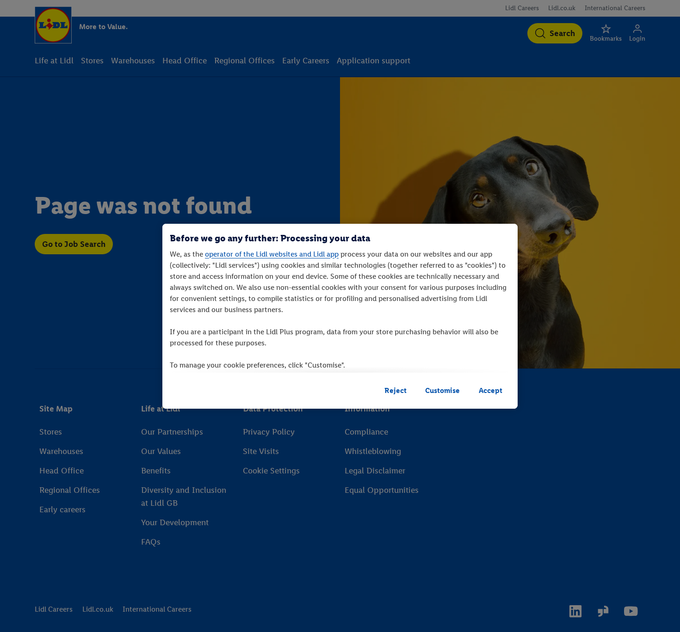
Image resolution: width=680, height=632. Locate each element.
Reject (395, 390)
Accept (490, 390)
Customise (442, 390)
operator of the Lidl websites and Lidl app (272, 254)
